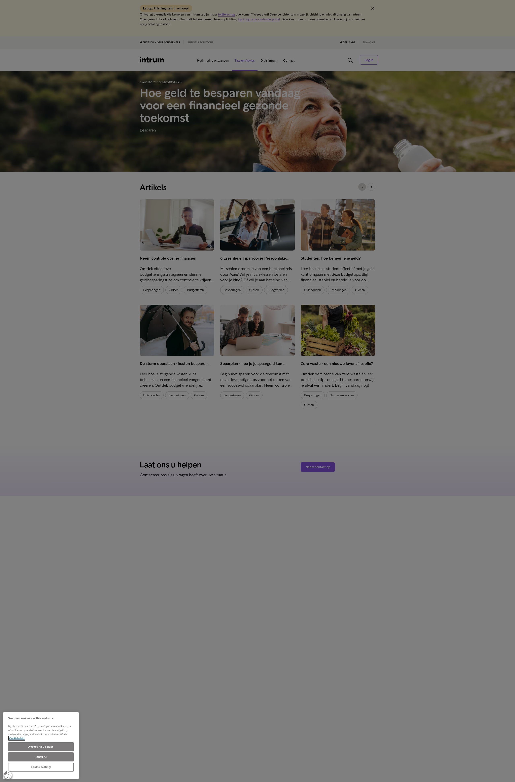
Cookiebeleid (17, 738)
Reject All (41, 756)
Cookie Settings (41, 767)
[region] (41, 745)
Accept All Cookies (41, 746)
